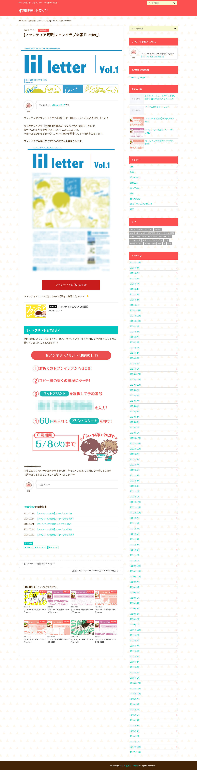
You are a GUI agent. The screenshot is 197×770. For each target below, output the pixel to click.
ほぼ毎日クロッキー (156, 233)
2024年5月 (135, 347)
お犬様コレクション (138, 233)
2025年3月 (135, 294)
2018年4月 (135, 725)
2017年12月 (135, 747)
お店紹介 (157, 229)
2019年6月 (135, 651)
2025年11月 (135, 262)
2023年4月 (135, 417)
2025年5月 (135, 283)
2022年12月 (135, 438)
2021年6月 (135, 534)
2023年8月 (135, 395)
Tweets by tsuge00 (138, 77)
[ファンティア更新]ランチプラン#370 (54, 513)
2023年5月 (135, 411)
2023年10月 (135, 385)
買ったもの (135, 198)
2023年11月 (135, 379)
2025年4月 (135, 289)
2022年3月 (135, 486)
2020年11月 (135, 571)
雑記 (132, 209)
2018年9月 (135, 699)
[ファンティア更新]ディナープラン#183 (55, 534)
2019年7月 (135, 646)
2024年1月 (135, 369)
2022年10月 (135, 448)
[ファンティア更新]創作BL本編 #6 (39, 563)
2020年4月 (135, 608)
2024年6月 (135, 342)
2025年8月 (135, 268)
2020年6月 (135, 598)
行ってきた (135, 188)
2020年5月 (135, 603)
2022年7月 (135, 464)
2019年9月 (135, 635)
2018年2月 (135, 736)
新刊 (154, 243)
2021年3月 (135, 550)
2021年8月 (135, 523)
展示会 (147, 243)
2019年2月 (135, 672)
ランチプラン (157, 240)
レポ (166, 240)
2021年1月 (135, 560)
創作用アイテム (136, 243)
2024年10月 (135, 321)
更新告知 (29, 506)
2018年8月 (135, 704)
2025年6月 (135, 278)
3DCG (132, 229)
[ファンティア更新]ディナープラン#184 (55, 518)
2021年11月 (135, 507)
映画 (160, 243)
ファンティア (41, 547)
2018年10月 (135, 693)
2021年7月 (135, 528)
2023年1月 (135, 433)
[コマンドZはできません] (152, 56)
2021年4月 (135, 544)
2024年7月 (135, 337)
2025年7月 (135, 273)
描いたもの (135, 177)
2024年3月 (135, 358)
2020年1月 (135, 624)
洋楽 (169, 243)
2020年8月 (135, 587)
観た (132, 193)
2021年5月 (135, 539)
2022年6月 (135, 470)
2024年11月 (135, 315)
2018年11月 (135, 688)
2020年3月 (135, 614)
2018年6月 (135, 715)
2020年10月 (135, 576)
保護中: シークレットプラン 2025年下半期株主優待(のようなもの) (160, 97)
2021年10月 (135, 512)
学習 (132, 172)
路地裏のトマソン (131, 766)
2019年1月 (135, 678)
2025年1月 (135, 305)
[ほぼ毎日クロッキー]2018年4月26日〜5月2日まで (95, 570)
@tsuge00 (57, 105)
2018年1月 (135, 741)
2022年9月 (135, 454)
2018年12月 (135, 683)
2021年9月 (135, 518)
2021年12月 (135, 502)
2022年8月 (135, 459)
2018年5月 (135, 720)
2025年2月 (135, 299)
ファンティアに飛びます (69, 284)
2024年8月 (135, 331)
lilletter (29, 547)
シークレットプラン (138, 236)
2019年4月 (135, 662)
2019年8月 (135, 640)
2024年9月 (135, 326)
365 (131, 166)
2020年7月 (135, 592)
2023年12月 (135, 374)
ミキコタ (54, 547)
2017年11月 (135, 752)
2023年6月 (135, 406)
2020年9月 (135, 582)
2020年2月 (135, 619)
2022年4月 (135, 480)
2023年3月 (135, 422)
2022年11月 (135, 443)
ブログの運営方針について (157, 107)
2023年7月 (135, 401)
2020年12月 (135, 566)
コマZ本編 (170, 233)
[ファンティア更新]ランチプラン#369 (54, 524)
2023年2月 (135, 427)
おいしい (148, 229)
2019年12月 (135, 630)
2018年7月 (135, 709)
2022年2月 (135, 491)
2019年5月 (135, 656)
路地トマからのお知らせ (141, 204)
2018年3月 (135, 731)
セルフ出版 (152, 236)
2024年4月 (135, 353)
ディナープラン (165, 236)
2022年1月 (135, 496)
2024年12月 (135, 310)
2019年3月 (135, 667)
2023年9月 (135, 390)
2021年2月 (135, 555)
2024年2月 (135, 363)
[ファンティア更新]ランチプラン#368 (54, 529)
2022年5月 (135, 475)
